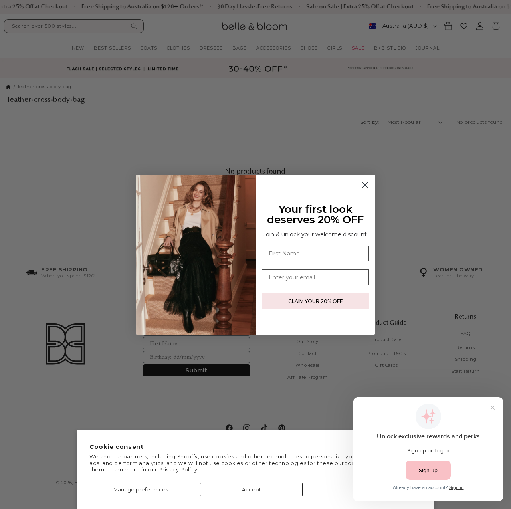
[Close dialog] (365, 185)
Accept (251, 490)
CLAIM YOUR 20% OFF (315, 301)
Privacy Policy (177, 470)
